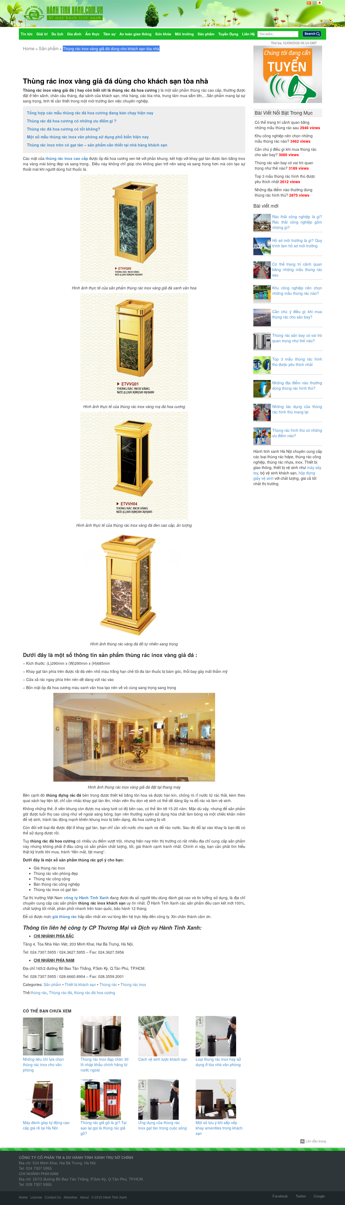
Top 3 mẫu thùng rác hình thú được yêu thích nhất (297, 361)
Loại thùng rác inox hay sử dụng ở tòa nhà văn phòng (218, 1061)
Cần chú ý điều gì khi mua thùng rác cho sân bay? (297, 314)
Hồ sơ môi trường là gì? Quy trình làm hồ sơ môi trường (297, 243)
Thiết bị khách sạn (80, 984)
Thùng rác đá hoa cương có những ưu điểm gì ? (71, 121)
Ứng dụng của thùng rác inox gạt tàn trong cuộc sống (162, 1125)
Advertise (70, 1197)
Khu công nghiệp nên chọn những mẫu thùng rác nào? (284, 138)
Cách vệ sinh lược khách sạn (162, 1059)
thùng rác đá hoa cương (94, 992)
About (84, 1197)
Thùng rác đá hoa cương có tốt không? (63, 129)
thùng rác (39, 992)
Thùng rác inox (133, 984)
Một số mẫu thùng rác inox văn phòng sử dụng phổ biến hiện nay (88, 136)
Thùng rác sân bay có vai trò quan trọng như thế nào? (284, 165)
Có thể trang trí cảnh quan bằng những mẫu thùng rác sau (282, 124)
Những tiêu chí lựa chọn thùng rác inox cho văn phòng (43, 1064)
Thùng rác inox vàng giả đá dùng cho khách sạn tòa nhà (115, 81)
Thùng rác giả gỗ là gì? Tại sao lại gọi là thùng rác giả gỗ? (103, 1128)
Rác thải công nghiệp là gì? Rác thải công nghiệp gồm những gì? (297, 222)
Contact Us (53, 1197)
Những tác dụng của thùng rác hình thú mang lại (297, 409)
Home (28, 48)
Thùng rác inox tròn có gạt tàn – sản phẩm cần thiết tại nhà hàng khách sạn (97, 145)
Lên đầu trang (316, 1141)
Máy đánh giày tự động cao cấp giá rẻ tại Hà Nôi (46, 1125)
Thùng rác (108, 984)
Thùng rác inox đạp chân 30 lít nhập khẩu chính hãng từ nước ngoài (105, 1064)
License (36, 1197)
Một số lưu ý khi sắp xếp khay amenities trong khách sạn (219, 1128)
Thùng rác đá (60, 992)
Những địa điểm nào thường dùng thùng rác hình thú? (283, 192)
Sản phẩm (48, 48)
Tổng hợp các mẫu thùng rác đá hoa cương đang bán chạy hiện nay (90, 112)
